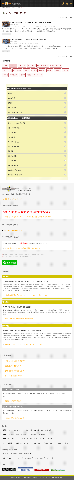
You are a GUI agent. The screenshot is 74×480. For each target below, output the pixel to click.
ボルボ (27, 70)
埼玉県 (66, 70)
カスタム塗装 (32, 434)
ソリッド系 (50, 458)
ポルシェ (22, 65)
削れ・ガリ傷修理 (46, 430)
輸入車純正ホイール (8, 7)
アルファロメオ (56, 65)
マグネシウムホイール (25, 453)
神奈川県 (14, 75)
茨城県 (50, 70)
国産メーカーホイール (35, 75)
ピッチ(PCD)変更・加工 (61, 443)
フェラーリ (7, 70)
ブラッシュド (15, 439)
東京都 (6, 75)
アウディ (23, 7)
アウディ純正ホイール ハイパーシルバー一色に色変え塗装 (28, 39)
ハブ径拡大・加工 (47, 443)
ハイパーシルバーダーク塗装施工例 (25, 43)
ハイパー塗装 (17, 7)
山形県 (8, 51)
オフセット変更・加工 (33, 443)
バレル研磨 (24, 439)
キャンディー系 (18, 458)
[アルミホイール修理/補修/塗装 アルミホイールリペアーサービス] (16, 3)
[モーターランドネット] (41, 471)
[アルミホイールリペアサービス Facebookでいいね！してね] (25, 471)
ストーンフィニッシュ (49, 439)
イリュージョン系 (40, 458)
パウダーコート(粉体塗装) (9, 453)
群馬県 (58, 70)
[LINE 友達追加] (9, 264)
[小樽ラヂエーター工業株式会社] (16, 189)
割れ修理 (36, 430)
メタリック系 (29, 458)
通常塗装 (23, 434)
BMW (5, 65)
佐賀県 (23, 75)
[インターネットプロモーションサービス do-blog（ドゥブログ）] (58, 471)
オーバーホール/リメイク (16, 430)
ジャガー (32, 65)
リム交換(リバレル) (19, 443)
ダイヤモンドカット (35, 439)
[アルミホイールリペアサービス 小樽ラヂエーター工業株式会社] (9, 471)
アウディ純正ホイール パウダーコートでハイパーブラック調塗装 (30, 22)
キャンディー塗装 (21, 26)
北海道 (35, 70)
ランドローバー (43, 65)
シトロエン (17, 70)
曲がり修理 (29, 430)
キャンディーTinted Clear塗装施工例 (33, 26)
